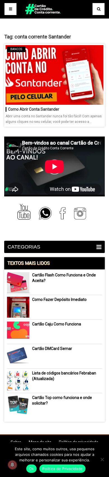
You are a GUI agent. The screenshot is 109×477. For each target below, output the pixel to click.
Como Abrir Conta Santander (33, 109)
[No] (102, 459)
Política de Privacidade (62, 468)
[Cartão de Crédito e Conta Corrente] (54, 16)
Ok (31, 468)
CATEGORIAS (24, 247)
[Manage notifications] (12, 464)
